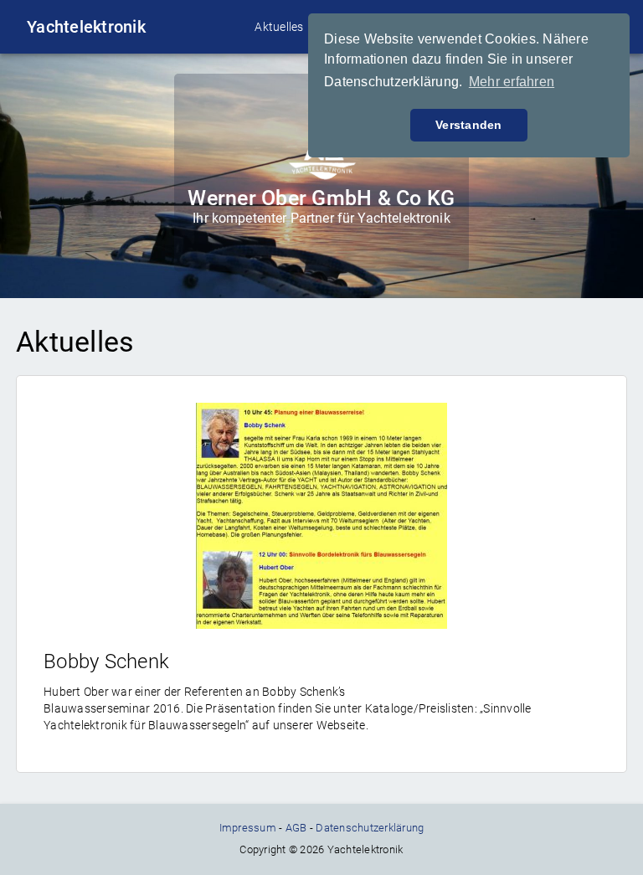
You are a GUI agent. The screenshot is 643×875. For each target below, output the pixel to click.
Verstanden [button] (468, 124)
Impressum (247, 827)
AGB (296, 827)
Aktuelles (279, 26)
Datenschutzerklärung (370, 827)
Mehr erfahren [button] (511, 82)
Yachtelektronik (86, 27)
